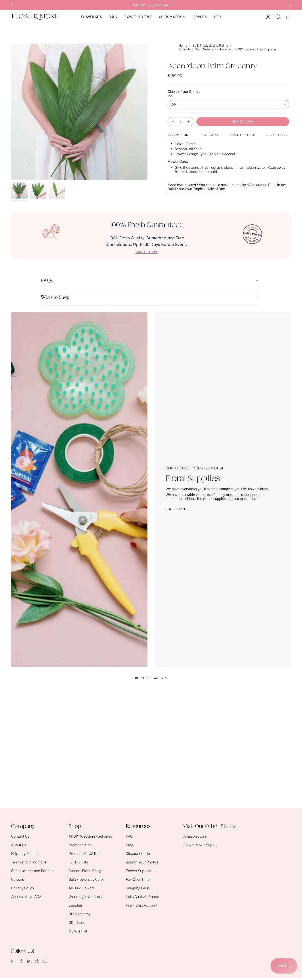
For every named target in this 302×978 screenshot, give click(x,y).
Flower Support (138, 871)
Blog (130, 845)
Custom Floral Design (86, 871)
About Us (18, 845)
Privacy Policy (22, 888)
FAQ (129, 836)
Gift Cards (77, 923)
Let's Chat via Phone (142, 897)
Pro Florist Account (141, 905)
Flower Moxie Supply (200, 845)
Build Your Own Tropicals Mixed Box (196, 189)
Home (183, 45)
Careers (17, 879)
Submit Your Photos (142, 862)
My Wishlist (78, 931)
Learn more (147, 251)
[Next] (290, 5)
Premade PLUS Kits (84, 854)
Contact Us (20, 836)
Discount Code (138, 854)
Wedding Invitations (85, 897)
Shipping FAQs (138, 888)
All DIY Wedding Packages (90, 836)
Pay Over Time (137, 879)
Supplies (76, 905)
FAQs (46, 280)
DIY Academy (79, 914)
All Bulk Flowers (82, 888)
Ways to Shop (54, 297)
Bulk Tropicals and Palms (210, 45)
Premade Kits (80, 845)
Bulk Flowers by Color (86, 879)
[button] (91, 17)
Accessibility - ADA (26, 897)
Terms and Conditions (28, 862)
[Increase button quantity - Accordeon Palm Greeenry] (188, 121)
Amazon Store (194, 836)
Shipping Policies (25, 854)
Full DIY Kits (78, 862)
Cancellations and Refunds (32, 871)
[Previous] (12, 5)
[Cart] (288, 17)
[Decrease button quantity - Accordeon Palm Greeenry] (173, 121)
